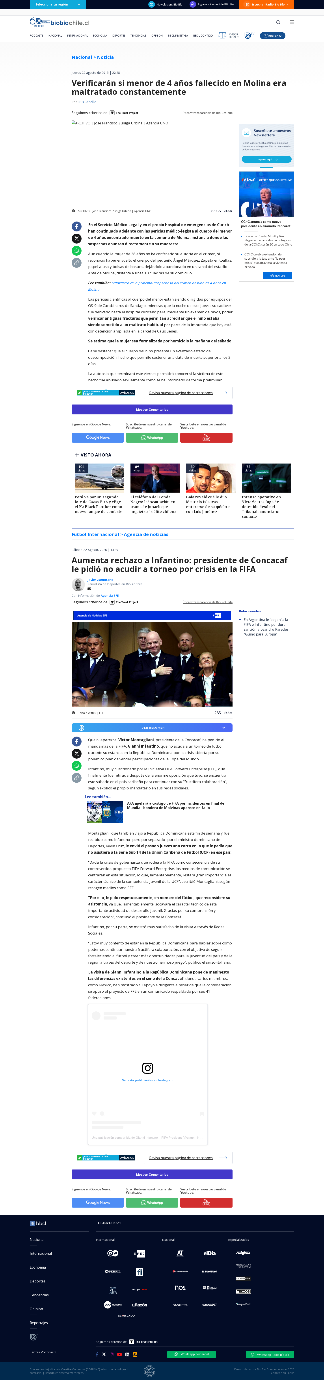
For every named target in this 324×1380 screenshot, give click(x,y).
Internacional (77, 35)
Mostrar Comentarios (152, 409)
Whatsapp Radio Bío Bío (273, 1355)
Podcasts (36, 35)
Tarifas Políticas (42, 1352)
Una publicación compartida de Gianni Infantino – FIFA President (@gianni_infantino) (151, 1137)
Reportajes (39, 1322)
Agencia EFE (110, 595)
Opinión (157, 35)
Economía (100, 35)
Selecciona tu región (51, 4)
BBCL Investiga (178, 35)
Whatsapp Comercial (194, 1354)
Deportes (118, 35)
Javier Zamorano (100, 580)
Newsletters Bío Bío (169, 4)
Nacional (55, 35)
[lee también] (106, 812)
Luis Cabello (87, 102)
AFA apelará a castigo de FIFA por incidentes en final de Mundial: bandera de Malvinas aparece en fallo (175, 805)
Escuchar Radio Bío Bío (268, 4)
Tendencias (138, 35)
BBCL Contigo (203, 35)
